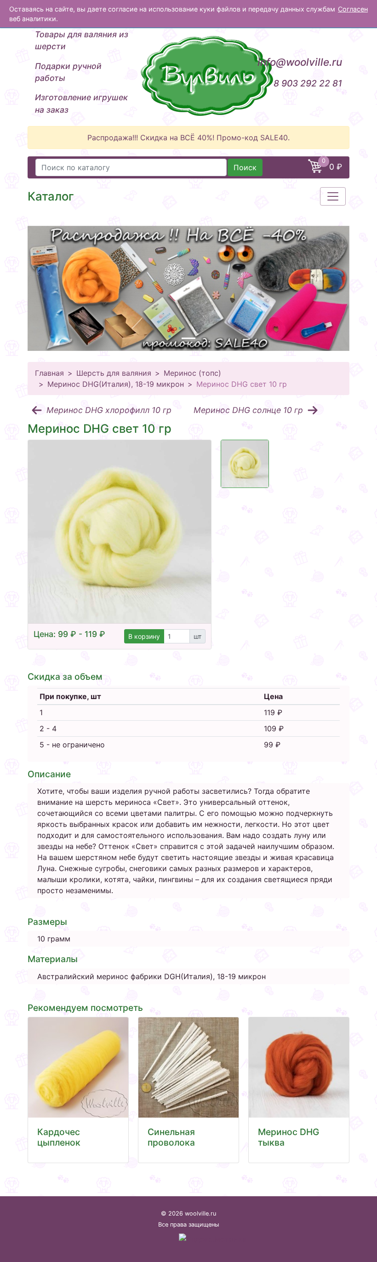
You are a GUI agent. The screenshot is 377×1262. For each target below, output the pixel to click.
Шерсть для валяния (113, 373)
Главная (49, 373)
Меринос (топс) (192, 373)
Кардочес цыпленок (58, 1137)
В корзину (144, 636)
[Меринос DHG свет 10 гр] (119, 531)
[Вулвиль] (188, 76)
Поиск (245, 167)
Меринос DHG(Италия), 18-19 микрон (115, 384)
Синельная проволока (171, 1137)
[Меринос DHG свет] (244, 464)
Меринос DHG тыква (288, 1137)
